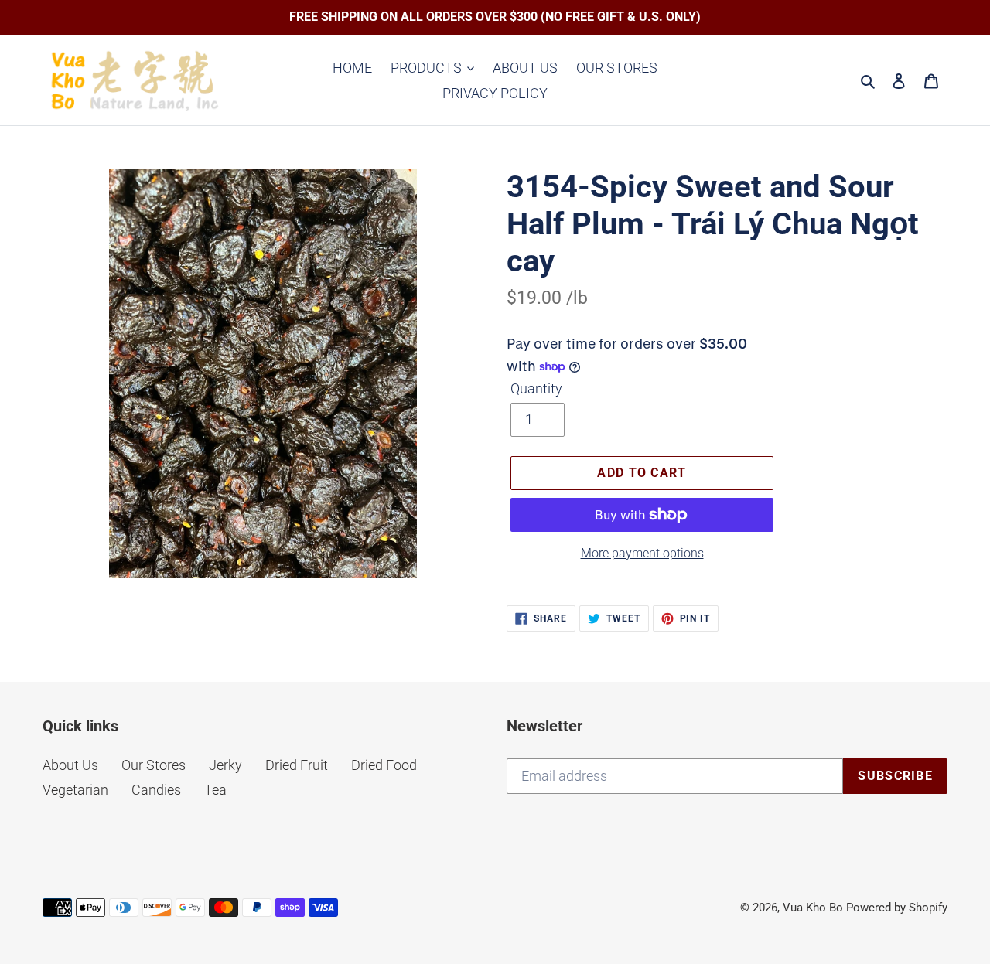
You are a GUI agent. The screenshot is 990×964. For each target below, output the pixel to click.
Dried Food (384, 765)
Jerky (225, 765)
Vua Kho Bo (813, 908)
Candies (156, 790)
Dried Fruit (296, 765)
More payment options (642, 553)
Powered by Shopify (896, 908)
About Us (70, 765)
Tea (215, 790)
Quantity (536, 388)
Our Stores (153, 765)
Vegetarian (75, 790)
